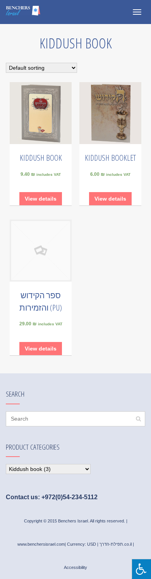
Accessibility (75, 567)
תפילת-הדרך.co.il (116, 544)
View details (41, 199)
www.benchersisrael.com (41, 544)
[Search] (138, 418)
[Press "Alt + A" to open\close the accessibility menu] (141, 569)
